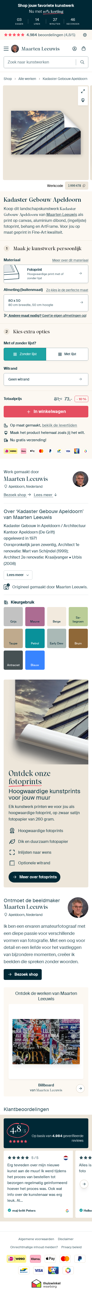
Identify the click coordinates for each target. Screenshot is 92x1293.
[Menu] (6, 48)
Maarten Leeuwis (40, 49)
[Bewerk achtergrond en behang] (83, 100)
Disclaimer (66, 1239)
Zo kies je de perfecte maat (67, 290)
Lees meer (43, 495)
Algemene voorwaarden (36, 1239)
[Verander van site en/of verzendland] (84, 35)
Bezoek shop (15, 495)
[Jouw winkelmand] (83, 48)
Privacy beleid (71, 1247)
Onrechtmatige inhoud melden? (34, 1247)
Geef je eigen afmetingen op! (47, 315)
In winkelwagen (50, 411)
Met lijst (70, 354)
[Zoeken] (82, 62)
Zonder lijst (28, 354)
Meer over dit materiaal (70, 260)
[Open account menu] (74, 49)
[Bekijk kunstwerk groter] (83, 91)
